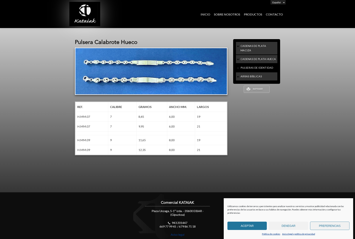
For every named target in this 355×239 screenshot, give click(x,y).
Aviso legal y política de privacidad (298, 234)
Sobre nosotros (227, 14)
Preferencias (330, 225)
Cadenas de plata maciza (253, 48)
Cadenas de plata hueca (258, 59)
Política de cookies (271, 234)
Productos (253, 14)
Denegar (288, 225)
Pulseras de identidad (257, 67)
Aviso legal (177, 234)
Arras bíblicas (251, 76)
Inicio (205, 14)
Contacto (274, 14)
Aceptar (247, 225)
